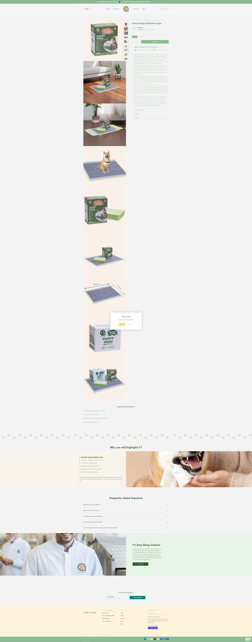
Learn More (140, 564)
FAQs (122, 621)
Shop (122, 613)
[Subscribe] (167, 613)
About (122, 615)
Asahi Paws (88, 638)
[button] (161, 9)
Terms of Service (106, 621)
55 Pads (141, 37)
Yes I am (122, 324)
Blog (122, 624)
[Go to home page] (126, 9)
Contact (123, 618)
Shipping (141, 29)
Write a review (137, 597)
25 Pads (135, 37)
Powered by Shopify (87, 640)
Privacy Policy (105, 613)
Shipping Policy (105, 618)
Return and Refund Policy (108, 615)
